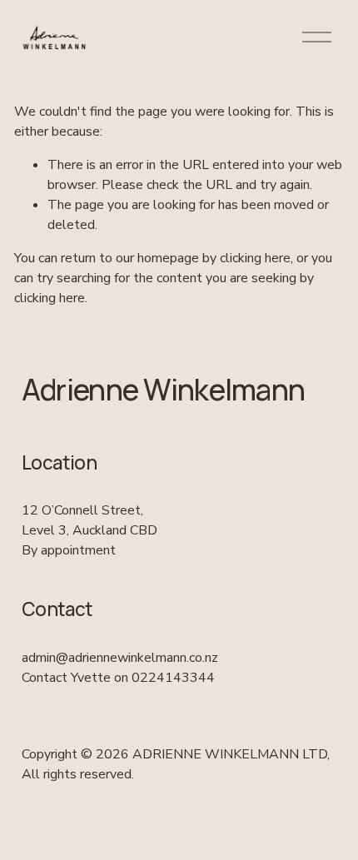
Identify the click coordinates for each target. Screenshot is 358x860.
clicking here (255, 258)
